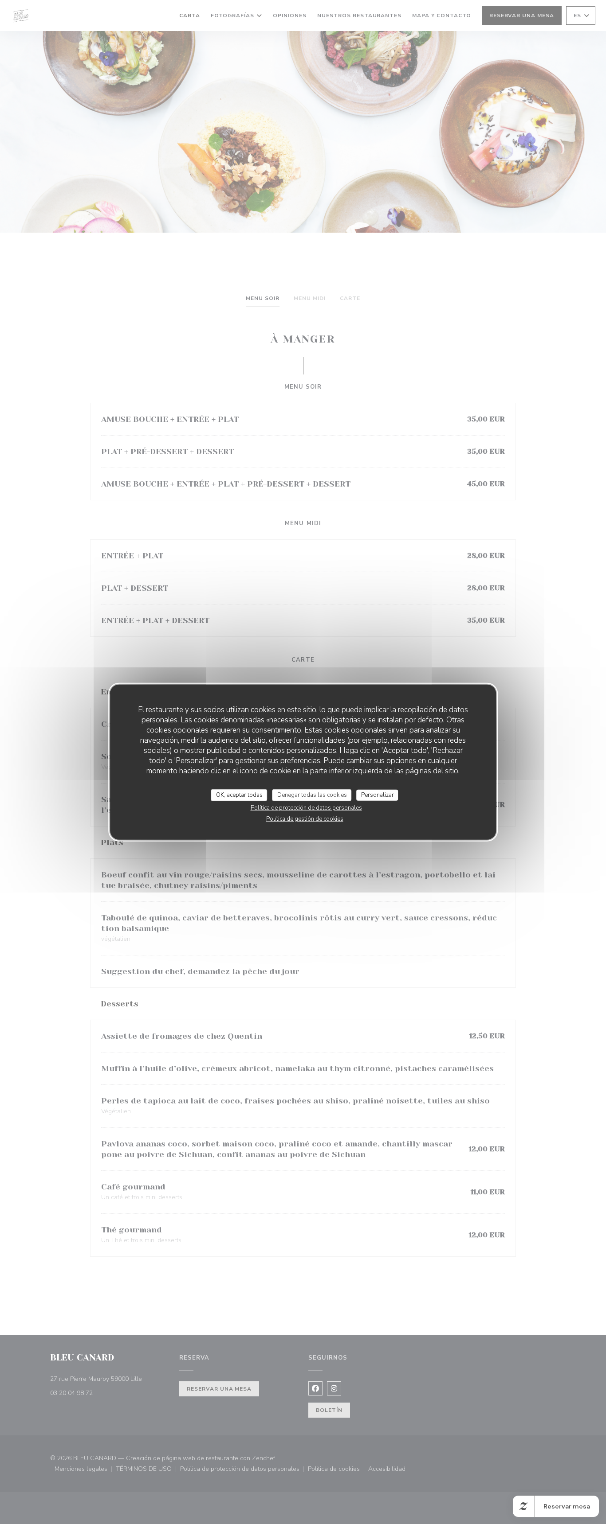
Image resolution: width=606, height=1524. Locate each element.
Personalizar (377, 795)
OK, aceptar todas (239, 795)
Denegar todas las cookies (312, 795)
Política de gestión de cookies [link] (304, 819)
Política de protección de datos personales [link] (306, 808)
